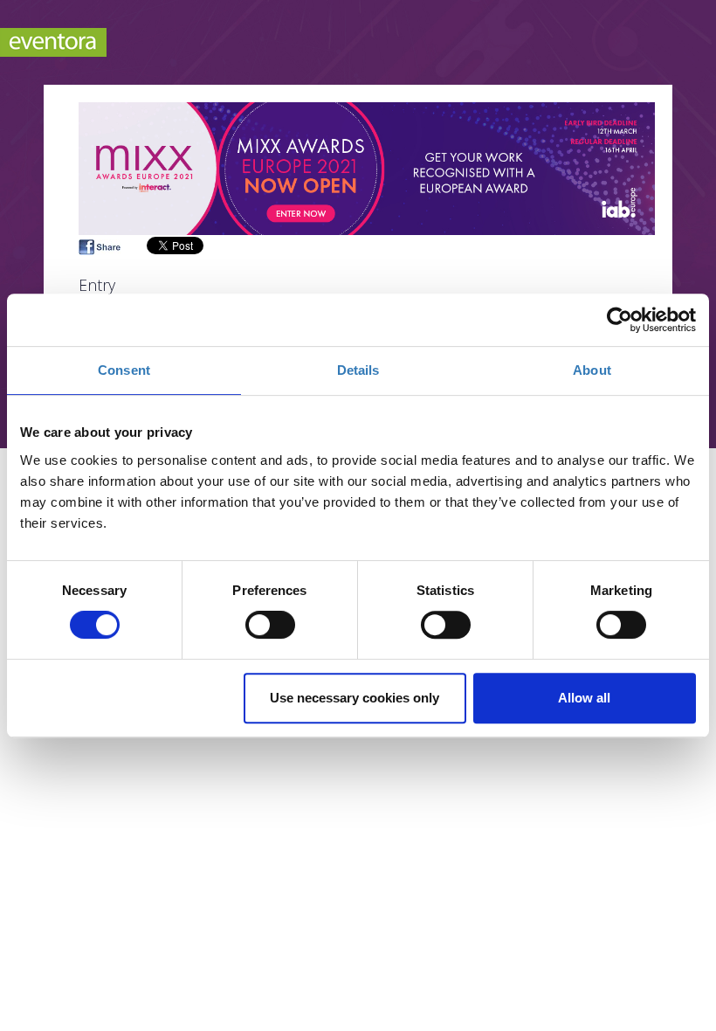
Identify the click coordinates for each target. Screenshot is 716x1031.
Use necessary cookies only (354, 697)
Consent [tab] (124, 370)
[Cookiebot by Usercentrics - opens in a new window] (619, 320)
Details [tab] (358, 370)
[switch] (270, 625)
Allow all (584, 697)
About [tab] (592, 370)
